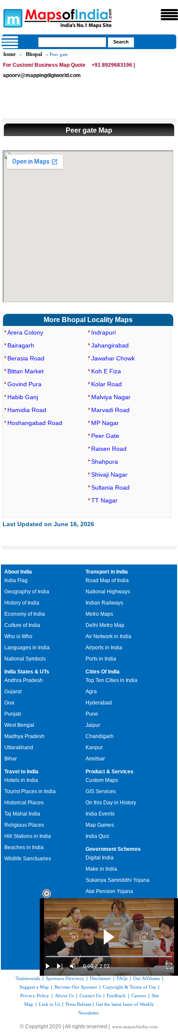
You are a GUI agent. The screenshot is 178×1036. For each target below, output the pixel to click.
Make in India (101, 869)
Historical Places (24, 803)
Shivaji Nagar (109, 474)
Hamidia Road (26, 409)
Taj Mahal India (22, 814)
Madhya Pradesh (24, 736)
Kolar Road (106, 384)
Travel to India (21, 772)
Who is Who (18, 636)
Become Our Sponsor (75, 986)
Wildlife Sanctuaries (27, 859)
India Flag (16, 580)
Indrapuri (103, 332)
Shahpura (104, 461)
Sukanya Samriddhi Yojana (117, 880)
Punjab (12, 714)
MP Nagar (105, 422)
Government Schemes (113, 849)
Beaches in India (24, 847)
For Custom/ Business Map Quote (44, 65)
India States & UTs (26, 672)
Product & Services (110, 772)
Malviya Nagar (110, 397)
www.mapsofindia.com (135, 1026)
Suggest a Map (34, 986)
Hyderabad (99, 703)
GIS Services (101, 791)
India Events (100, 814)
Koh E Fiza (106, 371)
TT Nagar (104, 500)
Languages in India (27, 648)
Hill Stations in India (27, 836)
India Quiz (97, 836)
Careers (138, 995)
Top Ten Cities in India (111, 680)
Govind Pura (24, 384)
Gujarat (13, 692)
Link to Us (49, 1004)
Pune (92, 714)
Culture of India (22, 625)
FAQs (122, 978)
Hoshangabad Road (34, 422)
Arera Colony (25, 332)
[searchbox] (72, 42)
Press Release (79, 1004)
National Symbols (25, 659)
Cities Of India (103, 672)
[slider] (109, 956)
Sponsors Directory (65, 978)
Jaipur (93, 725)
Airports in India (104, 648)
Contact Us (90, 995)
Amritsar (95, 759)
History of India (21, 603)
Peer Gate (105, 435)
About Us (64, 995)
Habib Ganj (22, 397)
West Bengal (19, 725)
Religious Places (24, 825)
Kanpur (94, 747)
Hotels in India (21, 780)
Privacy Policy (34, 995)
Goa (9, 703)
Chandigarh (100, 736)
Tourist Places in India (30, 791)
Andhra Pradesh (23, 680)
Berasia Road (25, 358)
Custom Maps (102, 780)
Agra (91, 692)
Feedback (116, 995)
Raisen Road (109, 448)
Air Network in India (108, 636)
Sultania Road (110, 487)
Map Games (100, 825)
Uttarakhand (18, 747)
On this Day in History (111, 803)
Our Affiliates (146, 978)
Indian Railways (104, 603)
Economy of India (24, 614)
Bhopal (34, 54)
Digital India (100, 858)
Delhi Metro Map (105, 625)
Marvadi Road (110, 409)
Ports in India (101, 659)
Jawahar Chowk (113, 358)
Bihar (10, 759)
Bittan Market (25, 371)
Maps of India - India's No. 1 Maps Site (12, 18)
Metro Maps (99, 614)
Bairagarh (20, 345)
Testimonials (28, 978)
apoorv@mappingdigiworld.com (42, 75)
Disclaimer (100, 978)
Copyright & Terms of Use (129, 986)
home (9, 54)
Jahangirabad (110, 345)
